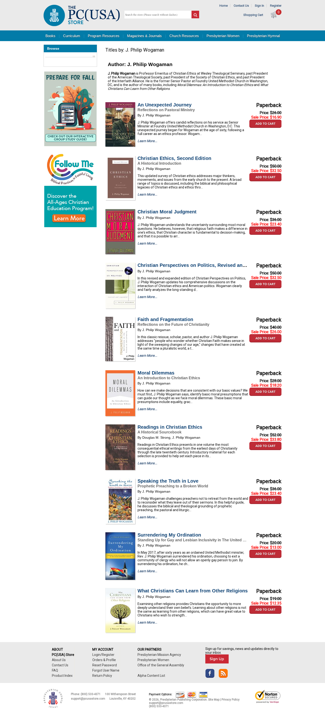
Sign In (259, 5)
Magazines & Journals (144, 36)
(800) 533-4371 (91, 694)
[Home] (82, 25)
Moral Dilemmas (156, 372)
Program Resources (103, 36)
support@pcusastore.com (88, 698)
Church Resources (184, 36)
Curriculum (71, 36)
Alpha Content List (151, 675)
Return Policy (102, 675)
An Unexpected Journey (165, 104)
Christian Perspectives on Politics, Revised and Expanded (203, 265)
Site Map (213, 699)
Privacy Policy (231, 699)
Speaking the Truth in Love (168, 481)
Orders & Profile (104, 660)
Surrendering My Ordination (169, 535)
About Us (59, 660)
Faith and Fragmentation (165, 319)
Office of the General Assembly (161, 665)
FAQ (55, 670)
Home (223, 5)
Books (50, 36)
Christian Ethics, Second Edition (174, 158)
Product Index (62, 675)
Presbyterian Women (223, 36)
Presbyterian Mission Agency (159, 655)
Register (275, 5)
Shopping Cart (253, 15)
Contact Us (241, 5)
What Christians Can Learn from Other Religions (193, 590)
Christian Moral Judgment (167, 211)
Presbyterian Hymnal (263, 36)
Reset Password (104, 665)
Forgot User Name (105, 670)
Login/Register (103, 655)
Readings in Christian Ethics (170, 427)
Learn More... (147, 141)
